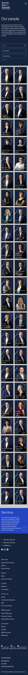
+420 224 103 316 (9, 539)
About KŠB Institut (6, 613)
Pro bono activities (6, 605)
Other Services (5, 568)
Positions (3, 586)
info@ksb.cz (7, 545)
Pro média (3, 663)
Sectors (3, 565)
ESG (2, 602)
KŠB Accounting (6, 632)
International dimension (8, 600)
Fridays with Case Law (7, 619)
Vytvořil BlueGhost (6, 657)
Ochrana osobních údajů (7, 666)
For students (5, 589)
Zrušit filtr (4, 60)
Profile (3, 597)
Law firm (3, 629)
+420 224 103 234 (9, 542)
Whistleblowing (5, 660)
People (3, 626)
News (3, 576)
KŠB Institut (4, 635)
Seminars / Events (6, 579)
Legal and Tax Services (7, 562)
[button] (25, 3)
